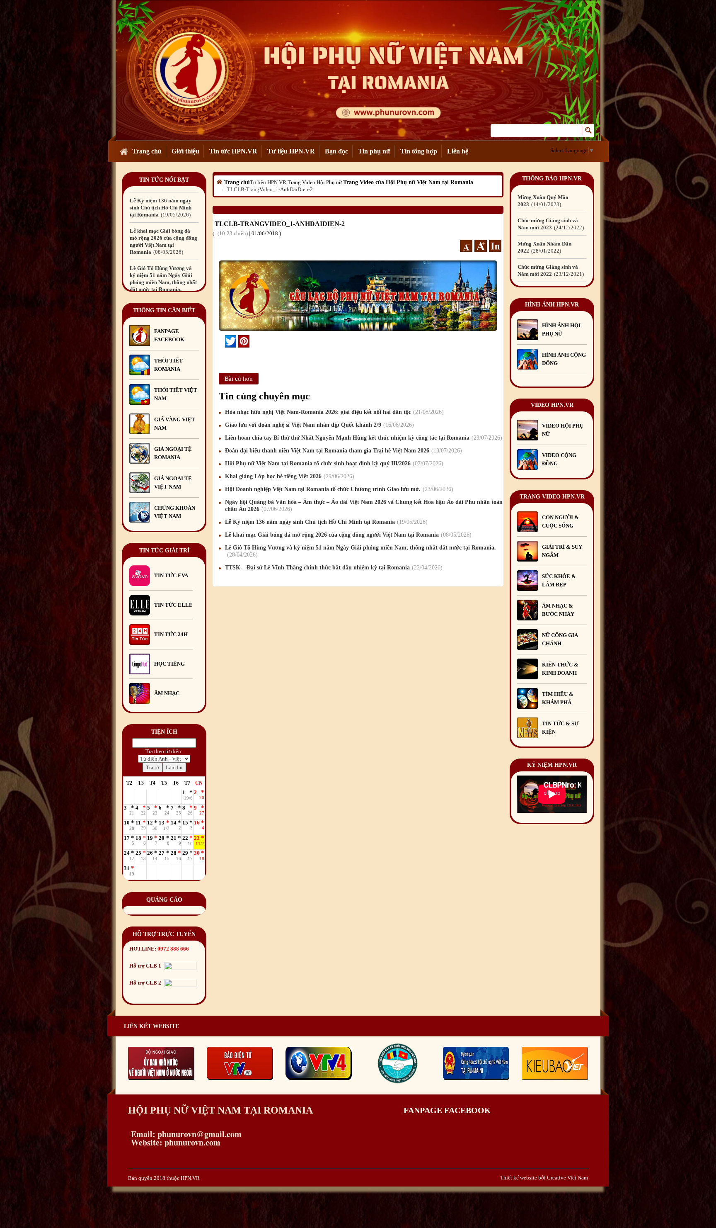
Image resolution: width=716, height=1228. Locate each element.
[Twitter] (230, 341)
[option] (164, 204)
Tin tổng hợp (418, 151)
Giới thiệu (185, 151)
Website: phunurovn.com (174, 1142)
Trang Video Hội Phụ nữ (315, 182)
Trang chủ (147, 151)
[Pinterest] (243, 341)
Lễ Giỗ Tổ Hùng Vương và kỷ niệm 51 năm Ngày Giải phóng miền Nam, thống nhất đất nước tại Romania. (163, 245)
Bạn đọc (336, 151)
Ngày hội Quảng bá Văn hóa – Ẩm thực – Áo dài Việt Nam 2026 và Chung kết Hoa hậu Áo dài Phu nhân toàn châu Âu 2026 (364, 505)
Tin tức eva (171, 575)
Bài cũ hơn (239, 378)
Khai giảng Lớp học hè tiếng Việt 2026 (288, 476)
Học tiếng (170, 664)
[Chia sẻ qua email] (222, 341)
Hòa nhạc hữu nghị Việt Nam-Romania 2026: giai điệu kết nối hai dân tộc (333, 412)
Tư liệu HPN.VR (291, 151)
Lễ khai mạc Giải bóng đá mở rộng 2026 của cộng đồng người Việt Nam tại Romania (347, 535)
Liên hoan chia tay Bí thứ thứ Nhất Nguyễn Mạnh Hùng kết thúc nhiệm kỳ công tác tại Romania (362, 438)
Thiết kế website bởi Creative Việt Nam (544, 1178)
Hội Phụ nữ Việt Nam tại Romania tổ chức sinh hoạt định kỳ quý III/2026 (333, 463)
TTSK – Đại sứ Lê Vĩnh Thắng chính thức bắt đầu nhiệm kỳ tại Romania (332, 567)
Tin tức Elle (173, 605)
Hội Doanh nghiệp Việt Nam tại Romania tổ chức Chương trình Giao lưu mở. (338, 489)
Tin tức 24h (171, 634)
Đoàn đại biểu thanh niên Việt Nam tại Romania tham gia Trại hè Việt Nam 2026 (342, 450)
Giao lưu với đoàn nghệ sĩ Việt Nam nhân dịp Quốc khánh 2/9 (318, 425)
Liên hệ (457, 151)
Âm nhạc (166, 693)
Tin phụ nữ (374, 151)
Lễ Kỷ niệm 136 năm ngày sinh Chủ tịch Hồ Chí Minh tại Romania (325, 522)
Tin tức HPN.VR (233, 151)
